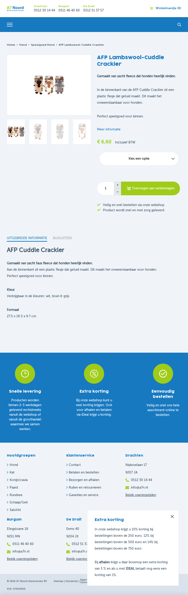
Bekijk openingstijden (140, 495)
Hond (23, 45)
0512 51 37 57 (93, 10)
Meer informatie (109, 129)
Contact (75, 465)
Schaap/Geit (19, 502)
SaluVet (15, 510)
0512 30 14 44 (44, 10)
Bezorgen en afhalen (84, 480)
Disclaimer (72, 581)
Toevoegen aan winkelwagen (153, 188)
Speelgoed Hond (43, 45)
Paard (14, 487)
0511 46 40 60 (69, 10)
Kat (12, 472)
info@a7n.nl (139, 487)
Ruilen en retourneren (85, 487)
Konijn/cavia (19, 480)
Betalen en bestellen (84, 472)
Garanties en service (83, 495)
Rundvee (16, 495)
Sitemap (58, 581)
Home (11, 45)
